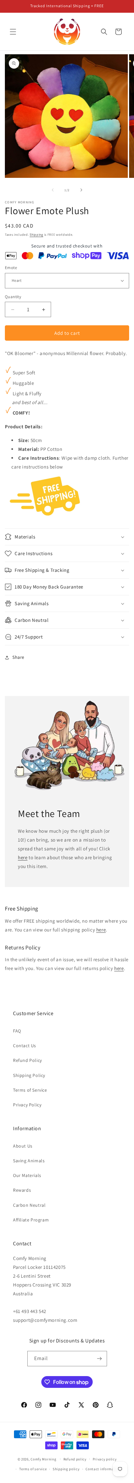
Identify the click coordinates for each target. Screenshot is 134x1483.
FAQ (17, 1031)
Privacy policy (105, 1459)
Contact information (103, 1469)
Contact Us (24, 1045)
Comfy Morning (43, 1459)
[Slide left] (53, 190)
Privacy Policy (27, 1105)
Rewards (22, 1190)
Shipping (36, 234)
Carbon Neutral (29, 1205)
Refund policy (75, 1459)
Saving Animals (29, 1161)
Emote (11, 267)
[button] (13, 32)
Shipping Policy (29, 1075)
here (22, 857)
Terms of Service (30, 1090)
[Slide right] (81, 190)
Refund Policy (27, 1060)
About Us (23, 1146)
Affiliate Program (31, 1220)
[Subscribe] (99, 1358)
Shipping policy (66, 1469)
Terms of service (33, 1469)
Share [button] (18, 657)
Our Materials (27, 1175)
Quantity (13, 296)
